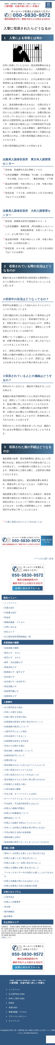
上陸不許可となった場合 (15, 731)
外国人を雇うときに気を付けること (20, 858)
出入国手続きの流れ (13, 707)
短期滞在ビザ (10, 695)
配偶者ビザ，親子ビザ (14, 671)
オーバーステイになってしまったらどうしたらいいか (28, 798)
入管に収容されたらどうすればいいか (23, 521)
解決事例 (8, 916)
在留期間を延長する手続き (16, 740)
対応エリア (9, 631)
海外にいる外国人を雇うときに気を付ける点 (24, 853)
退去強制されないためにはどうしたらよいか (24, 764)
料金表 (7, 617)
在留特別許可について (14, 755)
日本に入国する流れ (13, 711)
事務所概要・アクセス (14, 622)
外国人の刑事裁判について (16, 813)
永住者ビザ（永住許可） (15, 681)
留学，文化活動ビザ (13, 662)
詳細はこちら (6, 937)
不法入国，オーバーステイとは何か (20, 793)
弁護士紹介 (9, 607)
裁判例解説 (9, 911)
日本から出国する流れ (14, 745)
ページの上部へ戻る (44, 558)
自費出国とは (10, 760)
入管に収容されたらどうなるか (18, 769)
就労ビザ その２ (12, 657)
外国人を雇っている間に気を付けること (22, 862)
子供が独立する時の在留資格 (17, 832)
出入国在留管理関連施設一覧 (17, 636)
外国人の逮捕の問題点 (14, 808)
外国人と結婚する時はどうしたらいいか (22, 822)
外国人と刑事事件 (12, 901)
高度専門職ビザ (11, 691)
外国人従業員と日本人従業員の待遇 (20, 885)
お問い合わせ (10, 626)
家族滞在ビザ (10, 667)
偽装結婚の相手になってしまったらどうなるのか (26, 841)
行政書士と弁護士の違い (15, 784)
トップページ (10, 602)
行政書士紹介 (10, 612)
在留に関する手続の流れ (15, 716)
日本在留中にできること (15, 736)
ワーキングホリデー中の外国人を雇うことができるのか (28, 874)
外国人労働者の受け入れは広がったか (21, 880)
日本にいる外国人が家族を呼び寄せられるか (24, 827)
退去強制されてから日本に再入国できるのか (24, 779)
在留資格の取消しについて (16, 726)
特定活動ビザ (10, 686)
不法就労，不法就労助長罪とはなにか (21, 803)
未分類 (7, 906)
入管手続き (9, 896)
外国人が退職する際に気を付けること (21, 867)
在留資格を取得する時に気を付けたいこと (23, 721)
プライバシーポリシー (18, 1016)
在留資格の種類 (11, 647)
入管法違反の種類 (12, 788)
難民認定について (12, 817)
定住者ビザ (9, 676)
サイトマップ (14, 1020)
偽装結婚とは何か (12, 837)
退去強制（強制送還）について (18, 750)
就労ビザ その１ (12, 652)
